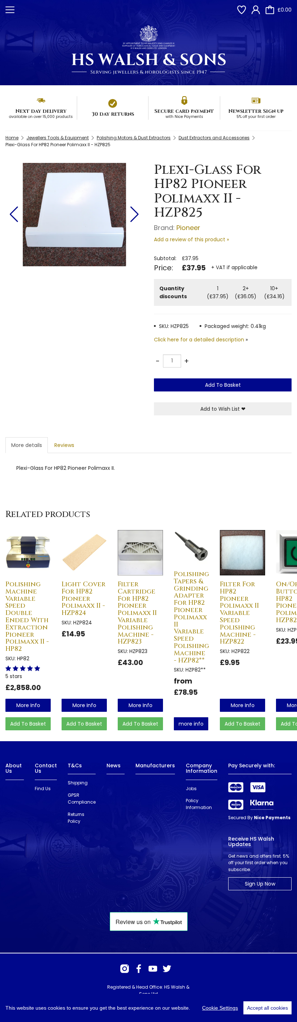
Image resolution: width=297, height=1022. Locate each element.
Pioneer (188, 227)
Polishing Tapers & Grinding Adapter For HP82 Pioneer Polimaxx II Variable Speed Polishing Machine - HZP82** (191, 617)
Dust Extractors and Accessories (214, 138)
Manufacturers (155, 765)
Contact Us (46, 768)
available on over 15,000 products (41, 116)
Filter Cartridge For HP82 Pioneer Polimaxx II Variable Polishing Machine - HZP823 (137, 613)
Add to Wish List (223, 409)
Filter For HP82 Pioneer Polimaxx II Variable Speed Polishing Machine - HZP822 (239, 613)
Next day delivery (41, 111)
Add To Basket (223, 385)
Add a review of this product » (191, 239)
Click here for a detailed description (199, 339)
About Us (13, 768)
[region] (148, 1008)
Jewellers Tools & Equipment (57, 138)
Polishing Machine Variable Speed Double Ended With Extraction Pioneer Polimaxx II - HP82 (27, 616)
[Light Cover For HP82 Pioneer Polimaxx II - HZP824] (84, 552)
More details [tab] (26, 445)
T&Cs (75, 765)
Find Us (43, 788)
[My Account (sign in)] (255, 9)
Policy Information (199, 803)
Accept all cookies (267, 1008)
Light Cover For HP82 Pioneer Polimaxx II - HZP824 (83, 598)
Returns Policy (76, 817)
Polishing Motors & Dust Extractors (134, 138)
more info (28, 705)
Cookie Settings (220, 1008)
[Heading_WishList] (241, 9)
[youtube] (152, 968)
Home (11, 138)
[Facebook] (138, 968)
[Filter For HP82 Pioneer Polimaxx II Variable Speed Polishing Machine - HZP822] (242, 552)
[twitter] (167, 968)
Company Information (201, 768)
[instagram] (124, 968)
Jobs (191, 788)
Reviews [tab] (64, 445)
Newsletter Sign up (256, 111)
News (113, 765)
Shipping (78, 783)
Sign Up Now (260, 883)
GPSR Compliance (82, 798)
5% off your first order (256, 116)
